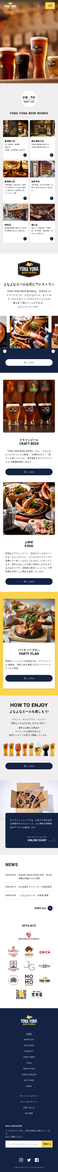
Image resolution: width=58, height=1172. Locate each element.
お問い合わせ (29, 1108)
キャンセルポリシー (29, 1102)
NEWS (29, 1086)
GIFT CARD (29, 1080)
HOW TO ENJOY (29, 1075)
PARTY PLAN (29, 1069)
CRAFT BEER (29, 1057)
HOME (29, 1034)
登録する (47, 1144)
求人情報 (29, 1113)
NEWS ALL (40, 908)
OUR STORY (29, 1045)
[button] (50, 5)
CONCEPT (29, 1051)
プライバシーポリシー (29, 1096)
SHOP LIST (29, 1040)
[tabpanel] (29, 41)
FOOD (29, 1063)
